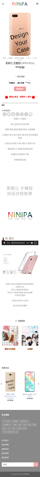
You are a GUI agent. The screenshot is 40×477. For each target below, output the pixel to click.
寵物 (15, 425)
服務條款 (5, 449)
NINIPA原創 (6, 421)
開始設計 (20, 89)
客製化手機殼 (19, 58)
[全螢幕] (35, 243)
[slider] (18, 242)
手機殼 (10, 58)
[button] (20, 204)
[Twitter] (13, 114)
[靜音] (32, 243)
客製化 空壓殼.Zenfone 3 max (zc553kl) (10, 396)
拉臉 (24, 425)
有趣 (3, 428)
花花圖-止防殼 (21, 428)
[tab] (20, 105)
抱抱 (19, 425)
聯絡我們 (5, 457)
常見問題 (5, 445)
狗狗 (13, 428)
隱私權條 (5, 453)
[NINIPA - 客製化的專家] (20, 4)
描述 (3, 105)
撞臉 (34, 425)
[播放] (4, 243)
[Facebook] (26, 114)
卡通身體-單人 (24, 421)
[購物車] (37, 3)
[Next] (38, 388)
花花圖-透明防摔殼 (8, 432)
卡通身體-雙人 (7, 425)
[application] (20, 204)
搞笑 (29, 425)
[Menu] (3, 4)
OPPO (28, 58)
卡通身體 (15, 421)
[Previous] (1, 388)
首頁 (4, 58)
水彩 (8, 428)
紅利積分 (5, 440)
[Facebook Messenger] (9, 114)
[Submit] (36, 464)
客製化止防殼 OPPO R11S (30, 395)
